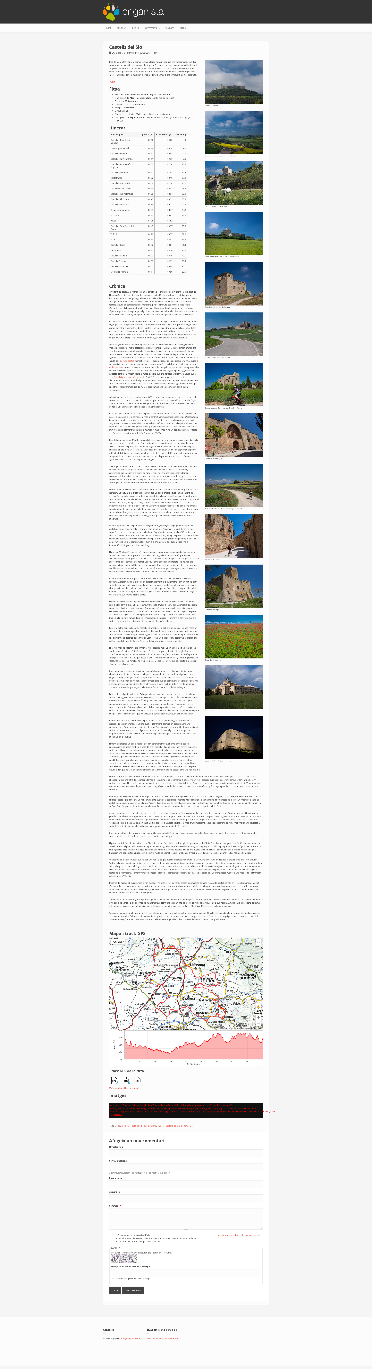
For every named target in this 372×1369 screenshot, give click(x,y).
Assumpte (114, 1191)
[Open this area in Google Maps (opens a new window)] (114, 1028)
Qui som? (121, 28)
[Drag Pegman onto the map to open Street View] (258, 1007)
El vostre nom (116, 1147)
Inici (108, 28)
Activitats (149, 27)
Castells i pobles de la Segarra (127, 377)
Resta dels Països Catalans (143, 1125)
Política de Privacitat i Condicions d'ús (163, 1338)
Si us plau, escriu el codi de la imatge (131, 1266)
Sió (191, 1125)
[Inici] (133, 11)
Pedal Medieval (116, 367)
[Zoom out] (258, 1023)
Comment (115, 1205)
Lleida (117, 1125)
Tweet (112, 81)
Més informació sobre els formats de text (237, 1235)
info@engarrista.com (130, 1338)
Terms (260, 1028)
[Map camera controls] (258, 996)
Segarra (184, 1125)
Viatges (170, 28)
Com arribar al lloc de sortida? (125, 1088)
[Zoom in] (258, 1017)
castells (161, 1125)
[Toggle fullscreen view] (258, 942)
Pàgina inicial (116, 1178)
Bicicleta (125, 1125)
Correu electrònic (118, 1160)
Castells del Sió (127, 360)
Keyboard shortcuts (225, 1028)
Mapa (183, 28)
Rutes (135, 28)
